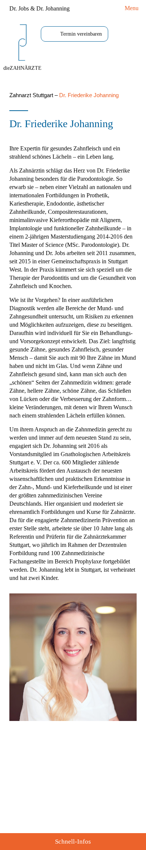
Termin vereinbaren (81, 34)
